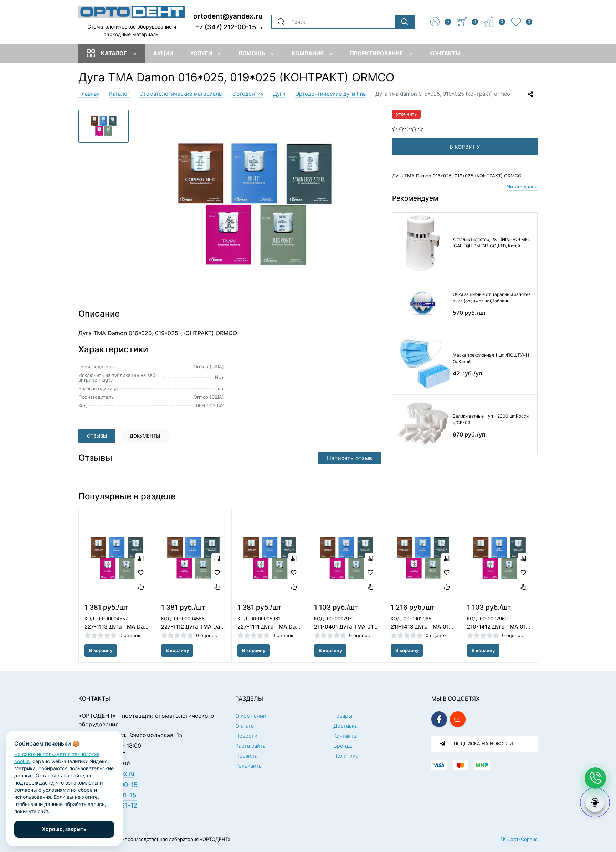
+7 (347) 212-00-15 (225, 27)
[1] (394, 128)
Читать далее (522, 186)
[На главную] (131, 11)
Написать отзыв (349, 458)
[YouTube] (458, 719)
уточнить (406, 114)
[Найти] (405, 21)
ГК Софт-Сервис (519, 839)
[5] (420, 128)
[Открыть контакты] (595, 778)
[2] (401, 128)
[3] (407, 128)
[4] (414, 128)
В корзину (100, 650)
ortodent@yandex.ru (228, 16)
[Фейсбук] (439, 719)
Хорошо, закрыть (64, 829)
